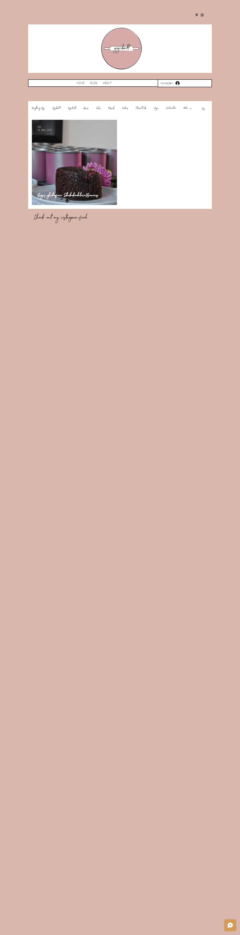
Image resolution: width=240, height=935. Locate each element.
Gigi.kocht (72, 108)
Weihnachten (171, 108)
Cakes (98, 108)
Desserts (111, 108)
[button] (203, 109)
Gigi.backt (56, 108)
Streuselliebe (141, 108)
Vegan (156, 108)
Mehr (186, 108)
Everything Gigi (38, 108)
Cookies (125, 108)
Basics (86, 108)
